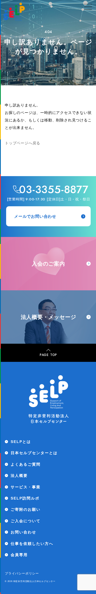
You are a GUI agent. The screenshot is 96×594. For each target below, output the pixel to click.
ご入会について (26, 521)
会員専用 (19, 555)
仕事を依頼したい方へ (32, 543)
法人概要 (19, 475)
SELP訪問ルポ (25, 498)
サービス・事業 (26, 487)
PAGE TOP (48, 355)
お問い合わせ (23, 532)
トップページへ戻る (22, 143)
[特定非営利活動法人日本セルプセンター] (14, 13)
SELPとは (21, 441)
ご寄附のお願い (26, 509)
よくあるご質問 (26, 464)
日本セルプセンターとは (34, 453)
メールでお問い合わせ (35, 216)
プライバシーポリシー (22, 573)
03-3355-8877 (54, 189)
